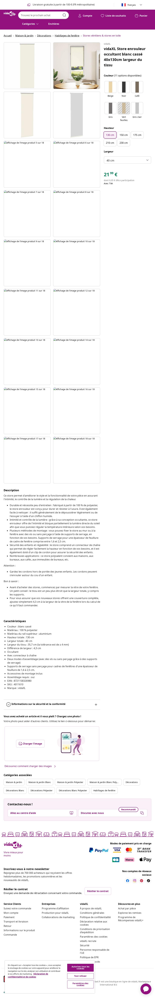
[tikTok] (148, 880)
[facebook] (127, 880)
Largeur (108, 151)
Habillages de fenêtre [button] (104, 790)
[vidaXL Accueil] (10, 13)
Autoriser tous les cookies (80, 967)
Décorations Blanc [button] (15, 790)
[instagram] (134, 880)
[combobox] (43, 15)
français (132, 4)
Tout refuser (80, 976)
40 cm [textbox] (110, 160)
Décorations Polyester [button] (42, 790)
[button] (110, 91)
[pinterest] (141, 880)
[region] (50, 977)
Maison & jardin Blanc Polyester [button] (105, 782)
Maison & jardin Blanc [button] (39, 782)
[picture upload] (71, 743)
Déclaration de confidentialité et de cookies (28, 975)
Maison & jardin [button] (14, 782)
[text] (110, 175)
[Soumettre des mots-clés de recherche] (64, 15)
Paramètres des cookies (93, 936)
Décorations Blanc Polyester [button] (73, 790)
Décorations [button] (132, 782)
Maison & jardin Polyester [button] (70, 782)
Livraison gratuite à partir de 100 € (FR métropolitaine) (63, 4)
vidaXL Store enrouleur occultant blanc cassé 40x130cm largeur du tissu (125, 56)
